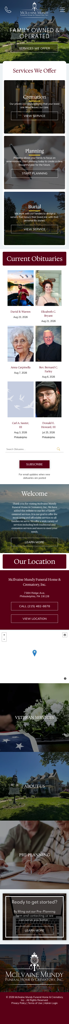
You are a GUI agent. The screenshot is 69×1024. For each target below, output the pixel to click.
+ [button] (4, 635)
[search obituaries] (59, 449)
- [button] (4, 639)
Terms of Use (35, 1003)
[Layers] (65, 635)
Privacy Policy (18, 1003)
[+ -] (34, 656)
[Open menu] (62, 9)
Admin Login (51, 1003)
